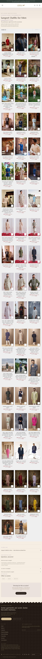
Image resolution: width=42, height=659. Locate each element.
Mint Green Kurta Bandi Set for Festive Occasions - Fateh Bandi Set (8, 105)
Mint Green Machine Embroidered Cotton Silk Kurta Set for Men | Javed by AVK (8, 434)
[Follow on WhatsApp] (28, 654)
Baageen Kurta (7, 514)
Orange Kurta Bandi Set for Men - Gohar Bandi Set (34, 105)
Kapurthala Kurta (21, 132)
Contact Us (3, 630)
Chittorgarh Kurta (34, 52)
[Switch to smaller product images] (3, 30)
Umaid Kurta (34, 181)
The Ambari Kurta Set (21, 536)
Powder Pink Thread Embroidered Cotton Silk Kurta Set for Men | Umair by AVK (8, 210)
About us (2, 628)
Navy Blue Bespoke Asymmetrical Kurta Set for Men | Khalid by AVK (21, 434)
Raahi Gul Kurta (34, 489)
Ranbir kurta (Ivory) (34, 320)
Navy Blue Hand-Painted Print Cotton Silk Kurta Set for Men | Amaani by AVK (34, 379)
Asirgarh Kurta (21, 52)
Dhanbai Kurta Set (21, 78)
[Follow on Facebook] (22, 654)
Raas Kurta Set (21, 320)
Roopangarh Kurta (34, 157)
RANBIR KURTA (21, 157)
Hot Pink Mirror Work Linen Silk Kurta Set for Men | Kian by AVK (34, 434)
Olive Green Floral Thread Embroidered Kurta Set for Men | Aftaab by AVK (8, 375)
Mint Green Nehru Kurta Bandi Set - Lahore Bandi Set (7, 293)
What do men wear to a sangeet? (6, 560)
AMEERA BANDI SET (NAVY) (21, 407)
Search (2, 626)
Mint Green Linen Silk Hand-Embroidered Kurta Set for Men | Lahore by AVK (21, 294)
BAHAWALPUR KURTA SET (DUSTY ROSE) (21, 238)
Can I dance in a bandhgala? (5, 568)
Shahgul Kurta (21, 489)
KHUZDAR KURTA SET (34, 264)
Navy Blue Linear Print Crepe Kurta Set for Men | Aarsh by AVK (7, 349)
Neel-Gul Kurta (34, 461)
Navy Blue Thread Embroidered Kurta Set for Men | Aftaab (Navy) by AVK (34, 350)
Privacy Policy (3, 636)
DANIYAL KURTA (7, 78)
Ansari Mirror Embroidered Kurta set (7, 53)
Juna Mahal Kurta (7, 132)
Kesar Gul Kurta (8, 489)
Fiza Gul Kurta (21, 514)
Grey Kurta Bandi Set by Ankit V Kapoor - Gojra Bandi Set (34, 239)
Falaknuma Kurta (34, 78)
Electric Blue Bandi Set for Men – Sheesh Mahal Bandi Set (7, 183)
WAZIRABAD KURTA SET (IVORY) (21, 209)
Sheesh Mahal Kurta (21, 181)
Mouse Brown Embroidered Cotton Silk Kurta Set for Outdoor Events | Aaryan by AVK (21, 351)
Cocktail (9, 578)
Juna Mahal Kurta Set (7, 264)
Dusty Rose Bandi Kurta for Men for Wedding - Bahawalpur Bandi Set (7, 239)
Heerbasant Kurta (34, 514)
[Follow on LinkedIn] (26, 654)
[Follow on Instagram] (24, 654)
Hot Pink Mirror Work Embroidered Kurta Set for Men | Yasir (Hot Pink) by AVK (7, 462)
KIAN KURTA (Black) (7, 536)
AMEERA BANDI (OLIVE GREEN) (8, 407)
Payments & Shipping (4, 632)
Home (2, 13)
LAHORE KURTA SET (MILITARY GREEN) (34, 293)
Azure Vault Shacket (21, 461)
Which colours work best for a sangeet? (7, 571)
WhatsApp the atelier (21, 593)
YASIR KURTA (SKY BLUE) (34, 209)
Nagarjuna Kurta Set (8, 157)
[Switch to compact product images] (5, 30)
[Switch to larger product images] (2, 30)
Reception (16, 578)
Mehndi (3, 578)
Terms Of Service (4, 640)
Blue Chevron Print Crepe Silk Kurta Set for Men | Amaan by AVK (21, 377)
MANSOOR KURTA (34, 132)
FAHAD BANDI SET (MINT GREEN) (34, 407)
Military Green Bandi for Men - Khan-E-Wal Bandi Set (21, 266)
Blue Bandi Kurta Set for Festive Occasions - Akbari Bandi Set (21, 105)
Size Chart (3, 638)
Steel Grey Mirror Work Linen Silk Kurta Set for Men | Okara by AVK (8, 322)
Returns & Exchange (4, 634)
